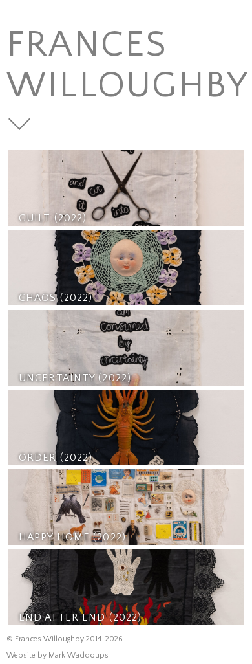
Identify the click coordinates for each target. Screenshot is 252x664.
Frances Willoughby (127, 65)
